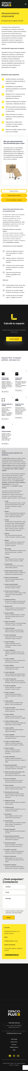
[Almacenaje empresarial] (7, 382)
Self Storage (14, 1039)
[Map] (18, 1056)
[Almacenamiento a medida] (7, 409)
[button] (24, 1043)
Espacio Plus (14, 1042)
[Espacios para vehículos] (20, 408)
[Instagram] (14, 1056)
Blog (14, 1050)
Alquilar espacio (14, 1047)
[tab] (14, 191)
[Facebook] (10, 1056)
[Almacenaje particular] (20, 381)
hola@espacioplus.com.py (11, 941)
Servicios (14, 1044)
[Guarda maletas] (7, 435)
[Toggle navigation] (22, 4)
